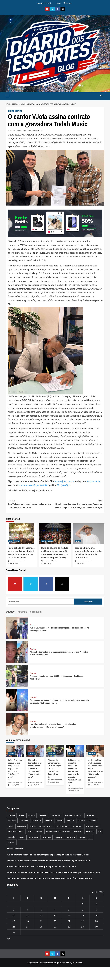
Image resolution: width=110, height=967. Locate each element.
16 (96, 915)
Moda (30, 832)
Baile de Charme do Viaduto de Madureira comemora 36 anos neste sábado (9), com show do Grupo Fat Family (54, 552)
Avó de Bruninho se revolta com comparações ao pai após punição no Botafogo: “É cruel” (15, 768)
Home (58, 3)
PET (99, 832)
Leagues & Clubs (92, 826)
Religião (18, 111)
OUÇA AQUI (63, 485)
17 (13, 921)
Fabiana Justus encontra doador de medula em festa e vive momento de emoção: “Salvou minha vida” (75, 771)
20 (55, 921)
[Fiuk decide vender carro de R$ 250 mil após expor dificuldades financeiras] (17, 675)
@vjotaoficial (93, 481)
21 (69, 921)
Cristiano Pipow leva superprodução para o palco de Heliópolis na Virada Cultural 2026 (88, 552)
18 (27, 921)
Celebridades (56, 815)
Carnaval (43, 815)
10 (13, 915)
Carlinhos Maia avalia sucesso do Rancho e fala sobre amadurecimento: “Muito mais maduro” (53, 725)
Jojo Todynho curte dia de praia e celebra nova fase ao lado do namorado (29, 504)
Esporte (59, 821)
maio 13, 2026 (14, 563)
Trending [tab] (36, 611)
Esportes (70, 821)
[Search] (101, 95)
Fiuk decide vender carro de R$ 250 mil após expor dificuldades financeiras (41, 866)
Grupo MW (21, 826)
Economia (24, 821)
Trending (68, 3)
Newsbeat (90, 832)
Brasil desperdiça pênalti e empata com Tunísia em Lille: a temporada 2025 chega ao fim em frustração (78, 504)
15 (82, 915)
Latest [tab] (12, 611)
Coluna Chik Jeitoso (73, 815)
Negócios (78, 832)
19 (41, 921)
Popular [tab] (23, 611)
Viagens (11, 843)
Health (33, 826)
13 (55, 915)
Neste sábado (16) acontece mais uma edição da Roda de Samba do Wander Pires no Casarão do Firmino (21, 552)
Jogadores (77, 826)
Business (31, 815)
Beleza (21, 815)
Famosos (33, 625)
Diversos (12, 821)
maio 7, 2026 (80, 563)
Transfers (59, 837)
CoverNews (63, 962)
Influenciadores (46, 826)
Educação (36, 821)
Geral (10, 541)
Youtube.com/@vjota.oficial (33, 485)
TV (90, 837)
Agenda (11, 815)
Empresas (48, 821)
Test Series (46, 837)
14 (69, 915)
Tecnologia (33, 837)
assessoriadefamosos (18, 130)
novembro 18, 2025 (36, 130)
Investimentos (63, 826)
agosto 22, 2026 (14, 785)
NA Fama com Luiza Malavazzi (58, 832)
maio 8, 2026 (47, 563)
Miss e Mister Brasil (16, 832)
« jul (8, 938)
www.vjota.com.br (64, 481)
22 (82, 921)
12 (41, 915)
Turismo (82, 837)
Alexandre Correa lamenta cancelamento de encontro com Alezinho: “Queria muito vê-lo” (34, 768)
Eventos (81, 821)
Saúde (21, 837)
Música (11, 111)
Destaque (90, 815)
